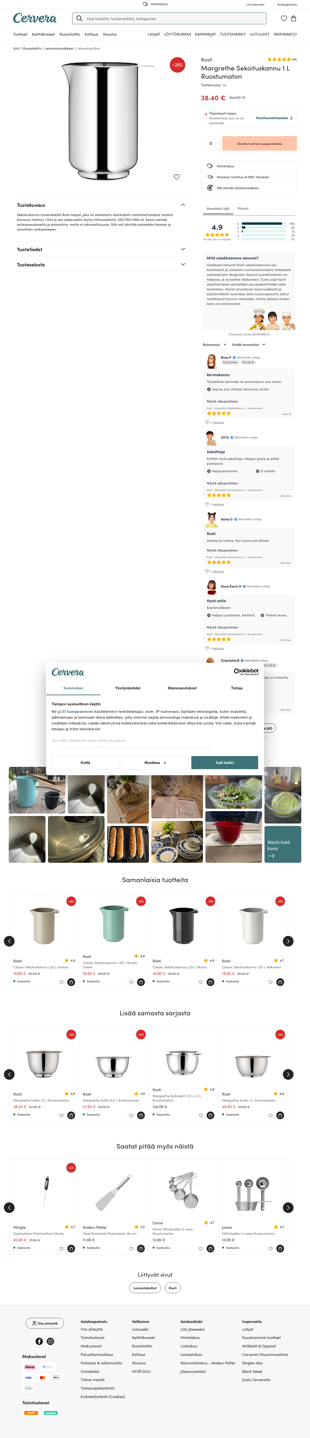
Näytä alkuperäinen (222, 401)
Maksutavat (91, 1345)
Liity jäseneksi (192, 1329)
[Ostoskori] (293, 18)
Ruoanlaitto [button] (70, 34)
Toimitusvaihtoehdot (272, 117)
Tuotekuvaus (211, 84)
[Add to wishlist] (176, 176)
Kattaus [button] (91, 34)
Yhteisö (242, 208)
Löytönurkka (177, 34)
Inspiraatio (285, 34)
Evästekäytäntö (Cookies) (103, 1396)
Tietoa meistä (93, 1379)
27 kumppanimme (77, 711)
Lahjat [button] (154, 34)
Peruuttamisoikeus (97, 1354)
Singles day (252, 1362)
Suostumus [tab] (73, 688)
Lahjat (247, 1329)
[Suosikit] (284, 18)
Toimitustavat (92, 1337)
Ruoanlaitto (142, 1345)
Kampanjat (205, 34)
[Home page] (35, 21)
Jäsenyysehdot (193, 1371)
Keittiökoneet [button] (43, 34)
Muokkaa (152, 762)
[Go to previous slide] (9, 941)
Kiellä (85, 762)
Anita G (227, 519)
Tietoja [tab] (237, 688)
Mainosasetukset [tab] (182, 688)
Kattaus (138, 1354)
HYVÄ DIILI (141, 1371)
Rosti (173, 1287)
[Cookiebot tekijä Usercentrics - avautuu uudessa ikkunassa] (237, 672)
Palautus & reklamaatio (101, 1362)
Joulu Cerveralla (256, 1379)
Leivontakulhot (145, 1287)
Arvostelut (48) (218, 208)
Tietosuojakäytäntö (97, 1388)
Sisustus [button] (110, 34)
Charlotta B (230, 660)
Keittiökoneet (143, 1337)
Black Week (252, 1371)
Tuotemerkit (233, 34)
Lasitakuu (188, 1345)
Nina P (226, 357)
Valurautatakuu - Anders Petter (207, 1362)
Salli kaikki (225, 762)
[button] (79, 18)
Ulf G (225, 437)
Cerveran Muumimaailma (265, 1354)
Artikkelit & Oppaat (259, 1345)
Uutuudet (260, 34)
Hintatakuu (190, 1337)
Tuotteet (20, 34)
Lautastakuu (191, 1354)
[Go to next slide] (288, 941)
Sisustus (139, 1362)
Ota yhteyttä (92, 1329)
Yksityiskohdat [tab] (127, 688)
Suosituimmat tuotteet (261, 1337)
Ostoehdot (90, 1371)
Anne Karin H (231, 586)
